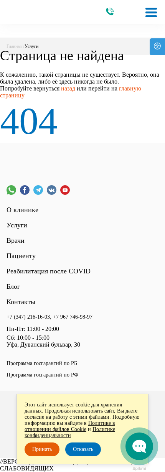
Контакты (21, 302)
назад (68, 88)
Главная (14, 46)
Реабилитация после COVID (49, 271)
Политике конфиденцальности (70, 432)
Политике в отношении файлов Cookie (70, 426)
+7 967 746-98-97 (72, 317)
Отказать (83, 449)
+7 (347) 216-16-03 (28, 317)
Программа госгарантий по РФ (42, 375)
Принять (42, 449)
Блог (13, 286)
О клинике (22, 210)
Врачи (16, 240)
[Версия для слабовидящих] (157, 46)
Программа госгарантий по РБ (42, 363)
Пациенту (21, 256)
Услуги (17, 225)
